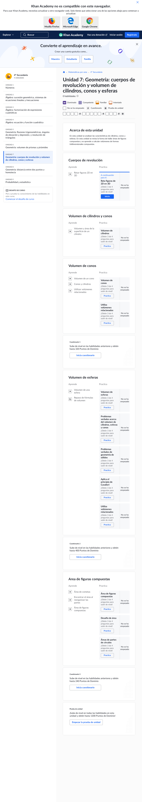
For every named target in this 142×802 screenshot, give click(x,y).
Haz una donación (96, 35)
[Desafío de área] (111, 113)
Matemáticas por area (77, 72)
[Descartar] (137, 2)
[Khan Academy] (71, 35)
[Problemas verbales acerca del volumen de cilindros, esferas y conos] (87, 113)
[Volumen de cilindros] (68, 113)
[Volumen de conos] (72, 113)
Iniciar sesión (116, 35)
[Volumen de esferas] (84, 113)
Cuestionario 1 (75, 342)
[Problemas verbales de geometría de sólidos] (91, 113)
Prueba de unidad (76, 709)
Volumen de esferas (83, 377)
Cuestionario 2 (75, 544)
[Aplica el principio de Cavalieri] (95, 113)
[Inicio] (64, 72)
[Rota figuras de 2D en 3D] (64, 113)
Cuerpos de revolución (85, 160)
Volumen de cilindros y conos (90, 216)
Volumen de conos (82, 266)
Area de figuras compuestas (89, 579)
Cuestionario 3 (75, 674)
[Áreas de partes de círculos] (115, 113)
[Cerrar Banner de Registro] (137, 44)
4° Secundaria (96, 72)
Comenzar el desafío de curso (20, 199)
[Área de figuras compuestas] (107, 113)
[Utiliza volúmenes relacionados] (76, 113)
